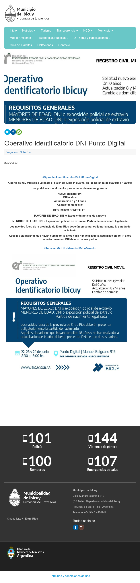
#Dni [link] (77, 177)
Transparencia (66, 30)
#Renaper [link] (50, 248)
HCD (87, 30)
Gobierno (25, 152)
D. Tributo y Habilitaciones (91, 38)
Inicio (13, 30)
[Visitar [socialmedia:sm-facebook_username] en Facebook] (13, 131)
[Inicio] (27, 13)
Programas (12, 152)
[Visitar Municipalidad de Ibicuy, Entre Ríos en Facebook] (76, 527)
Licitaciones (45, 45)
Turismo (46, 30)
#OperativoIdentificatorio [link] (58, 177)
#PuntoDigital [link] (89, 177)
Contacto (64, 45)
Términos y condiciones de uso (70, 576)
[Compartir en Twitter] (7, 131)
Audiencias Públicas (52, 38)
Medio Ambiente (21, 38)
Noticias (28, 30)
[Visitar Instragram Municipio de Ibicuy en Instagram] (81, 527)
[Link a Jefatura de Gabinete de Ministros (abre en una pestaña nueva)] (25, 552)
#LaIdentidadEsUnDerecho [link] (79, 248)
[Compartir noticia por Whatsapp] (19, 131)
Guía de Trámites (21, 45)
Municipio (104, 30)
